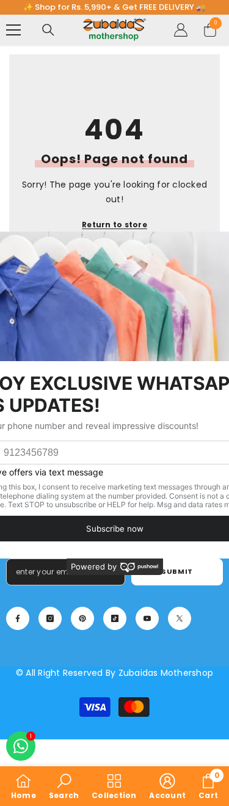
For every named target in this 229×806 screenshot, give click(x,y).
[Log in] (180, 30)
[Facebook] (17, 618)
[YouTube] (147, 618)
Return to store (114, 224)
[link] (64, 786)
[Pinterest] (82, 618)
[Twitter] (179, 618)
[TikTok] (114, 618)
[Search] (48, 30)
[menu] (13, 30)
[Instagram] (50, 618)
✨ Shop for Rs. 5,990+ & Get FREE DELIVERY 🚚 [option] (114, 7)
